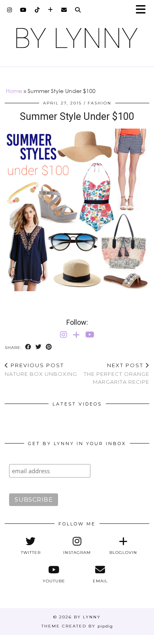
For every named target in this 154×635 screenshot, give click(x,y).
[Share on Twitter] (39, 347)
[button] (143, 10)
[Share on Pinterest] (49, 347)
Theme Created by (77, 626)
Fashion (99, 103)
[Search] (78, 9)
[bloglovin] (50, 9)
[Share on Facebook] (28, 347)
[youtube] (23, 9)
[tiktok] (37, 9)
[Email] (64, 9)
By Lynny (87, 617)
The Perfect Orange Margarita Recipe (116, 373)
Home (14, 90)
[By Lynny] (77, 38)
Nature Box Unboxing (41, 369)
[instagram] (9, 9)
